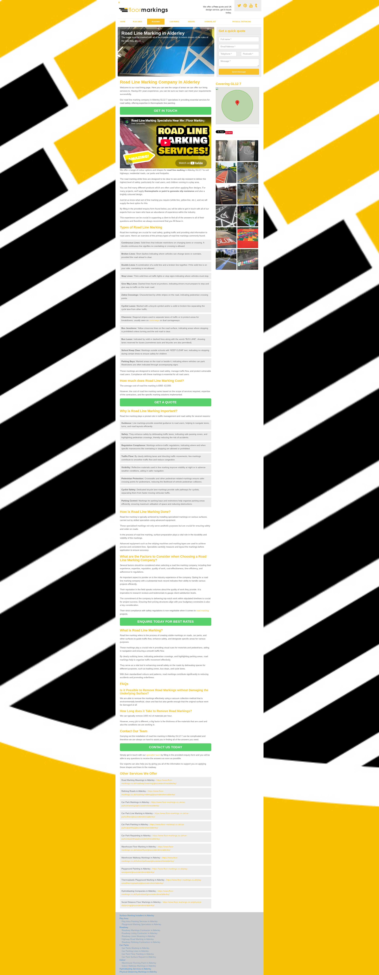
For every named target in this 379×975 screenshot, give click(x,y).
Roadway (156, 22)
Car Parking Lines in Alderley (135, 951)
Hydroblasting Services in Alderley (135, 969)
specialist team (153, 755)
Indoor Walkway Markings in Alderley (139, 966)
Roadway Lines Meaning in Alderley (138, 936)
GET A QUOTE (165, 402)
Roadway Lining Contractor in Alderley (139, 933)
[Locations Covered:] (119, 2)
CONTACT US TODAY (165, 747)
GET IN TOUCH (165, 110)
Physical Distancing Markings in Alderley (138, 972)
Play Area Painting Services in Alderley (140, 921)
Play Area (137, 22)
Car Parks (174, 22)
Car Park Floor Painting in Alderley (138, 954)
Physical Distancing (241, 22)
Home (122, 22)
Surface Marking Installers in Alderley (136, 915)
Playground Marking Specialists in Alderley (141, 924)
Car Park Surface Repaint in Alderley (139, 957)
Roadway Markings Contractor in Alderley (141, 930)
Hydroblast (210, 22)
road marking (202, 610)
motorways (154, 320)
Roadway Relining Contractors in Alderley (141, 942)
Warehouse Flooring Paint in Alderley (139, 963)
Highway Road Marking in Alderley (138, 939)
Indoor (191, 22)
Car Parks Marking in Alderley (135, 948)
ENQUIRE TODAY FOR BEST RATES (165, 621)
